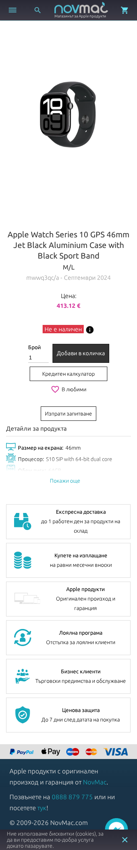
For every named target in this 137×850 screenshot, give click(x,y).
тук (41, 807)
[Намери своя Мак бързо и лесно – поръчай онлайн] (22, 752)
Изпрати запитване (68, 414)
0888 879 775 (72, 796)
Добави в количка (81, 353)
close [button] (124, 839)
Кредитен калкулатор (68, 374)
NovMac (95, 782)
